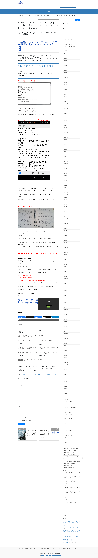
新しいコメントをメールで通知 (24, 417)
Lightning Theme (48, 555)
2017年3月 (66, 326)
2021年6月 (66, 204)
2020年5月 (66, 235)
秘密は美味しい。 (42, 335)
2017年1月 (66, 331)
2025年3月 (66, 96)
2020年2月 (66, 242)
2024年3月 (66, 125)
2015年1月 (66, 388)
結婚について (74, 463)
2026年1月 (66, 72)
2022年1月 (66, 187)
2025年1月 (66, 101)
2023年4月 (66, 151)
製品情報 (65, 515)
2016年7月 (66, 345)
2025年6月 (66, 89)
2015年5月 (66, 379)
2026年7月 (66, 58)
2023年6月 (66, 146)
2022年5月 (66, 178)
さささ (78, 448)
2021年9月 (66, 197)
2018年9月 (66, 283)
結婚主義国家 (66, 442)
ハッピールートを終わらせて (69, 412)
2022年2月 (66, 185)
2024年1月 (66, 130)
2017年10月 (66, 309)
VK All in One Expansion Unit (56, 555)
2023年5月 (66, 149)
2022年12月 (66, 161)
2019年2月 (66, 271)
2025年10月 (66, 79)
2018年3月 (66, 297)
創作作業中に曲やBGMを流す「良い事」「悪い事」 (48, 328)
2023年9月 (66, 139)
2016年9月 (66, 340)
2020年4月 (66, 237)
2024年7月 (66, 115)
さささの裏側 (67, 454)
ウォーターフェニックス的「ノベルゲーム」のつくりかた (33, 359)
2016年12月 (66, 333)
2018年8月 (66, 285)
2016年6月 (66, 348)
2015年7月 (66, 374)
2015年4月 (66, 381)
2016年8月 (66, 343)
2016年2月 (66, 357)
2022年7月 (66, 173)
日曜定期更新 (66, 432)
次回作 (65, 440)
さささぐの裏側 (73, 450)
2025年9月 (66, 82)
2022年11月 (66, 163)
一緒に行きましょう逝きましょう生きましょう (72, 415)
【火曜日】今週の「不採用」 (69, 41)
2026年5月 (66, 63)
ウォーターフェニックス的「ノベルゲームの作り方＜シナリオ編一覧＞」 (72, 477)
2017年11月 (66, 307)
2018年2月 (66, 300)
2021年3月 (66, 211)
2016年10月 (66, 338)
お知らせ (65, 497)
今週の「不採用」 (67, 423)
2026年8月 (66, 55)
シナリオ (66, 456)
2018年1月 (66, 302)
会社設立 (66, 461)
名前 (19, 400)
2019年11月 (66, 249)
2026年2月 (66, 70)
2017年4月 (66, 324)
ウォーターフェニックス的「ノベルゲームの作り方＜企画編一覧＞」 (72, 484)
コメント (20, 385)
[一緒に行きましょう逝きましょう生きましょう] (22, 432)
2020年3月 (66, 240)
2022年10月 (66, 166)
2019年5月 (66, 264)
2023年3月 (66, 154)
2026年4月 (66, 65)
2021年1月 (66, 216)
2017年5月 (66, 321)
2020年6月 (66, 233)
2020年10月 (66, 223)
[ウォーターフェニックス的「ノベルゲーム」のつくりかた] (55, 432)
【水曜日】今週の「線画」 (68, 44)
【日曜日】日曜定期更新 (68, 37)
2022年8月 (66, 170)
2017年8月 (66, 314)
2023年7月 (66, 144)
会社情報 (20, 549)
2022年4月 (66, 180)
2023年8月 (66, 142)
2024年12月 (66, 103)
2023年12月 (66, 132)
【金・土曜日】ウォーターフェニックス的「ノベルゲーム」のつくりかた (71, 50)
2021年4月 (66, 209)
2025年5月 (66, 91)
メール (19, 406)
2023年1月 (66, 158)
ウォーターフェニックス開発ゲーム (70, 407)
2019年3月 (66, 269)
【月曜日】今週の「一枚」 (68, 39)
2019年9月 (66, 254)
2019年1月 (66, 273)
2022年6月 (66, 175)
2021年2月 (66, 213)
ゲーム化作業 (74, 454)
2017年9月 (66, 312)
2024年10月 (66, 108)
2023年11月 (66, 134)
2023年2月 (66, 156)
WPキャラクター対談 (67, 399)
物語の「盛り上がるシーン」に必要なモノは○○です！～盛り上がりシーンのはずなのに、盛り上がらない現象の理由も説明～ (27, 330)
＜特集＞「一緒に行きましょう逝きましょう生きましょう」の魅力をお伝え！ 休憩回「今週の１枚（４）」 (31, 433)
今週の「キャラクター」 (68, 418)
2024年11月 (66, 106)
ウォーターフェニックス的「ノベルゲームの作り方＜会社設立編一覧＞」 (72, 488)
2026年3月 (66, 67)
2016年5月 (66, 350)
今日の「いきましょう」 (69, 459)
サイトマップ (66, 499)
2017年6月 (66, 319)
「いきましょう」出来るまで (70, 448)
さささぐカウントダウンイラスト (70, 452)
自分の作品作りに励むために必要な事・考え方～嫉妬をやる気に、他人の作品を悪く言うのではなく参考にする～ (49, 341)
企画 (25, 360)
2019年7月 (66, 259)
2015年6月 (66, 376)
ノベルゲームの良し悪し (74, 456)
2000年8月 (66, 393)
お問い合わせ (66, 494)
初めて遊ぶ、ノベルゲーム (68, 428)
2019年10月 (66, 252)
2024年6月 (66, 118)
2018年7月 (66, 288)
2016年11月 (66, 336)
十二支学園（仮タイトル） (68, 430)
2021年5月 (66, 206)
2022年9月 (66, 168)
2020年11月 (66, 221)
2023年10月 (66, 137)
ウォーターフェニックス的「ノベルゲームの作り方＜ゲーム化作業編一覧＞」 (72, 473)
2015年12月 (66, 362)
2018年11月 (66, 278)
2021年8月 (66, 199)
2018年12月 (66, 276)
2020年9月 (66, 225)
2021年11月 (66, 192)
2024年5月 (66, 120)
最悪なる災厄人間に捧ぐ (68, 435)
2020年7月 (66, 230)
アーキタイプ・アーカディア (69, 401)
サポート (65, 505)
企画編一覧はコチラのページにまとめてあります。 (36, 66)
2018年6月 (66, 290)
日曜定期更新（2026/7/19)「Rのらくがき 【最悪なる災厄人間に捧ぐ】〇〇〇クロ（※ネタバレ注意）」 (71, 541)
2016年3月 (66, 355)
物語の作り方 (67, 463)
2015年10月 (66, 367)
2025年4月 (66, 94)
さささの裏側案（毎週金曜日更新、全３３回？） (71, 503)
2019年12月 (66, 247)
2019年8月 (66, 257)
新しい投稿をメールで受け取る (24, 420)
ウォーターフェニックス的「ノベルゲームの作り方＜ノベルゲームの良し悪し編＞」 (72, 481)
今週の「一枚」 (66, 420)
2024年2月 (66, 127)
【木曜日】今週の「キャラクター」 (70, 46)
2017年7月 (66, 316)
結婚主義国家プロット (68, 465)
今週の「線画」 (66, 425)
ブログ (65, 510)
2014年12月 (66, 391)
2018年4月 (66, 295)
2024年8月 (66, 113)
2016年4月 (66, 352)
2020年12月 (66, 218)
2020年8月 (66, 228)
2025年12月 (66, 75)
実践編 (71, 461)
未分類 (65, 437)
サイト (19, 411)
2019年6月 (66, 261)
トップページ (66, 508)
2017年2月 (66, 328)
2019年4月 (66, 266)
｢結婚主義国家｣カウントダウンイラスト (71, 467)
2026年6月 (66, 60)
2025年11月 (66, 77)
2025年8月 (66, 84)
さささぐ (66, 450)
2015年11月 (66, 364)
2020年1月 (66, 245)
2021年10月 (66, 194)
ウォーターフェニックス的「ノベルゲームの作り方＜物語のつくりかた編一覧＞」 (72, 492)
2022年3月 (66, 182)
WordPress (42, 555)
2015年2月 (66, 386)
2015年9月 (66, 369)
